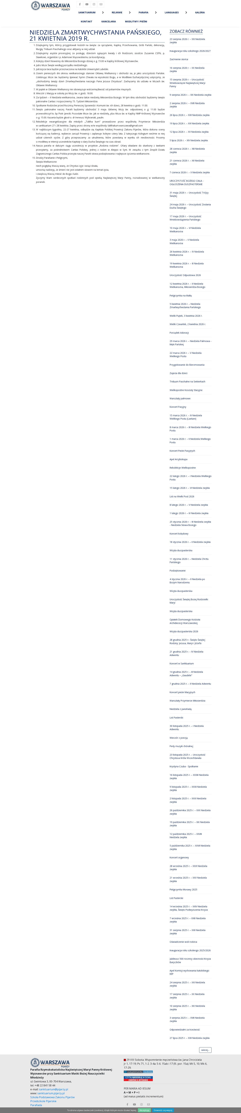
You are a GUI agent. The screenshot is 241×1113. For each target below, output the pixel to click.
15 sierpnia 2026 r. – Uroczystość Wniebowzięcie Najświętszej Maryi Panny (187, 83)
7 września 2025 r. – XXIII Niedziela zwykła (188, 920)
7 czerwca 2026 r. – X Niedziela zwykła (190, 172)
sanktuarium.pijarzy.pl (51, 1093)
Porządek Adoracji (179, 332)
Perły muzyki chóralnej (181, 746)
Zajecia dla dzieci (178, 373)
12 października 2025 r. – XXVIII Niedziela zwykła (186, 835)
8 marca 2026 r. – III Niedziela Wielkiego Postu (190, 429)
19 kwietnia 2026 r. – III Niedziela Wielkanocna (187, 265)
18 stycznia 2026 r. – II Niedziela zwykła (190, 542)
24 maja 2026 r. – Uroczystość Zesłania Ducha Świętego (190, 206)
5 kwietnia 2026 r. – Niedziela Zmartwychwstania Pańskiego (185, 305)
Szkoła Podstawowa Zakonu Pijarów (52, 1097)
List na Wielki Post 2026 (182, 496)
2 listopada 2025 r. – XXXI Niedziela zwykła (188, 800)
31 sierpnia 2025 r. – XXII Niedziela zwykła (187, 932)
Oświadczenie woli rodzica (183, 941)
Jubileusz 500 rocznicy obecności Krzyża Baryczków (190, 960)
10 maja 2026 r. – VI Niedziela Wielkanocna (185, 229)
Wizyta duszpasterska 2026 (184, 631)
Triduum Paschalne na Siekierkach (187, 381)
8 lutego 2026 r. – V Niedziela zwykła (189, 504)
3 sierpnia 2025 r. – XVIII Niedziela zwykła (187, 1019)
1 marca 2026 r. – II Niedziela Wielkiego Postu (190, 440)
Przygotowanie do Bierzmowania (187, 364)
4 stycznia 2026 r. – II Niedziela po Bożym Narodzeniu (187, 581)
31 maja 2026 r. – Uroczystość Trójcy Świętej (189, 194)
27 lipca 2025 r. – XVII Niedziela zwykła (190, 1038)
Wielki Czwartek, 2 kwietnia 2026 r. (188, 324)
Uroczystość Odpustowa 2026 (185, 275)
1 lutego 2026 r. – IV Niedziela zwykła (189, 513)
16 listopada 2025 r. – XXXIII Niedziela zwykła (189, 776)
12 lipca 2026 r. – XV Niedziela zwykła (189, 131)
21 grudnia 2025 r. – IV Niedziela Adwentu (186, 653)
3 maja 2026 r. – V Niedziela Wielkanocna (184, 241)
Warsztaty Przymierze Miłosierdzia (187, 700)
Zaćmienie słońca (179, 59)
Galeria (200, 12)
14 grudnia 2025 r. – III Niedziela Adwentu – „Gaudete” (186, 673)
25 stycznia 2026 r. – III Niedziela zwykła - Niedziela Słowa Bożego (190, 523)
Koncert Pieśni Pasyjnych (182, 450)
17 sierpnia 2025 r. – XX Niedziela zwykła (187, 995)
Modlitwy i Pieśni (136, 21)
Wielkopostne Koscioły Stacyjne (186, 390)
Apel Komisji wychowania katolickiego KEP (189, 972)
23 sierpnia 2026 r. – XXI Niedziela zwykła (187, 40)
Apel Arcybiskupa (178, 459)
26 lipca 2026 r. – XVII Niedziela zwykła (190, 115)
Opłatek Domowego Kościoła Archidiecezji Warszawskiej (185, 621)
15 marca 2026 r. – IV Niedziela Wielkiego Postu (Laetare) (186, 417)
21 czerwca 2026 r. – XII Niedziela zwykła (187, 162)
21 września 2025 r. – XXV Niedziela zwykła (188, 879)
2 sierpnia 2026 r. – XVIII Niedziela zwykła (187, 105)
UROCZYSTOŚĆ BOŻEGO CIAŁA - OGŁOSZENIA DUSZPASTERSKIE (187, 182)
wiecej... (205, 1050)
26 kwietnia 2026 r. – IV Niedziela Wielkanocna (187, 253)
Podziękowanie (178, 570)
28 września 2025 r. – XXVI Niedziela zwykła (188, 867)
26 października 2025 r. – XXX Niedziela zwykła (190, 812)
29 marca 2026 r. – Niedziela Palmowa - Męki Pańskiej (190, 342)
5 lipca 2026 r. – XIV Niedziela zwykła (189, 140)
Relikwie (117, 12)
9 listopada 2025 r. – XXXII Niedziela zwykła (188, 788)
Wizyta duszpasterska (181, 550)
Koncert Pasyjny (178, 406)
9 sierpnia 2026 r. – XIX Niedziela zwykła (190, 94)
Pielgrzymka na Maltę (181, 295)
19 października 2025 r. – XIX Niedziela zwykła (190, 824)
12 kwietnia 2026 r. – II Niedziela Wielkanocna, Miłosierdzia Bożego (187, 285)
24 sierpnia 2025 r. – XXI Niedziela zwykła (187, 984)
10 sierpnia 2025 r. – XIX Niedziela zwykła (187, 1007)
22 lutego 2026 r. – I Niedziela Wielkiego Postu (190, 477)
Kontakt (86, 21)
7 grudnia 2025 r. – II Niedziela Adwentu (190, 683)
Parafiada (36, 1105)
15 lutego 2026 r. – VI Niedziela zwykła (190, 487)
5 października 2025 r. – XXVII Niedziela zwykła (190, 847)
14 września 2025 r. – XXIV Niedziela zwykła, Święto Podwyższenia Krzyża (189, 908)
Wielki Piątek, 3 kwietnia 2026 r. (186, 315)
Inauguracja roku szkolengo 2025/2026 (190, 950)
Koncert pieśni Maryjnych (182, 692)
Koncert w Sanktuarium (182, 663)
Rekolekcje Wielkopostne (183, 467)
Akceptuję (144, 1110)
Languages (172, 12)
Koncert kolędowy (179, 533)
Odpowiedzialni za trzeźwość (185, 1029)
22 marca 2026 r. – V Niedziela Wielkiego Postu (185, 354)
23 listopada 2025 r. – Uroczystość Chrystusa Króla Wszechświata (187, 756)
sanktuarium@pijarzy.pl (53, 1089)
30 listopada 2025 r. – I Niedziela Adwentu (187, 727)
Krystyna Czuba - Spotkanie (184, 766)
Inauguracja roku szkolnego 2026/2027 (190, 50)
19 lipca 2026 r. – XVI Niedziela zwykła (189, 123)
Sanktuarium (86, 12)
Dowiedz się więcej (163, 1110)
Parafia (143, 12)
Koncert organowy (179, 857)
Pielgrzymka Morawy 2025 (183, 889)
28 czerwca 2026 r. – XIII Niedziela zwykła (187, 150)
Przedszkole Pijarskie (43, 1101)
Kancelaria (108, 21)
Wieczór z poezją (179, 737)
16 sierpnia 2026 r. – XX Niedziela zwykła (187, 69)
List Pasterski (176, 717)
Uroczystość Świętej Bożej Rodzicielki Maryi (189, 601)
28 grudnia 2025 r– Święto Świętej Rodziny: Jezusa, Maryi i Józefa (187, 641)
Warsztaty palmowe (180, 398)
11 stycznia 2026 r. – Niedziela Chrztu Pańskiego (189, 560)
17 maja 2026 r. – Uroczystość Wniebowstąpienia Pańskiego (185, 218)
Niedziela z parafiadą (181, 709)
